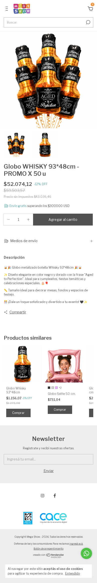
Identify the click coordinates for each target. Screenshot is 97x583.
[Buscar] (87, 22)
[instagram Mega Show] (43, 496)
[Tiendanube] (48, 557)
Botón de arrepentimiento (48, 548)
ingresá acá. (76, 543)
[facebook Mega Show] (55, 496)
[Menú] (7, 9)
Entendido (72, 573)
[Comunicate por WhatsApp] (86, 553)
